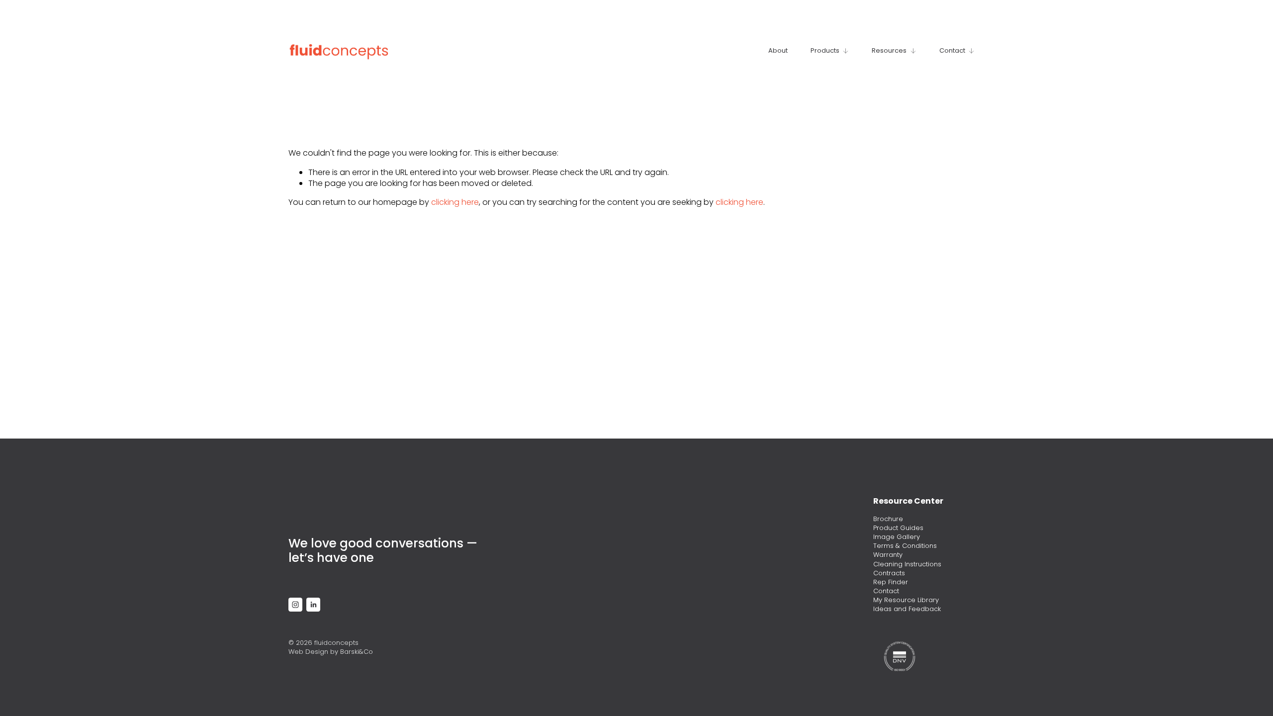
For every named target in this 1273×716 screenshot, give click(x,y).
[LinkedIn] (313, 605)
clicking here (455, 202)
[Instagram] (295, 605)
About (778, 50)
